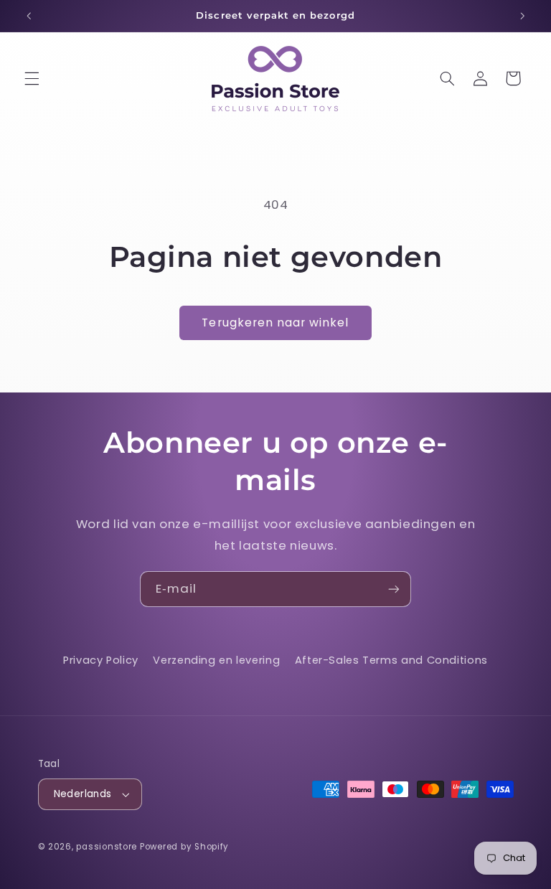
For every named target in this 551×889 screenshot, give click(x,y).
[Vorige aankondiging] (28, 16)
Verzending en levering (216, 660)
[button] (31, 78)
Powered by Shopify (184, 846)
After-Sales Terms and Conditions (391, 660)
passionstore (106, 846)
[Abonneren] (393, 588)
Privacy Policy (100, 660)
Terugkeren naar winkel (275, 322)
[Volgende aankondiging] (522, 16)
